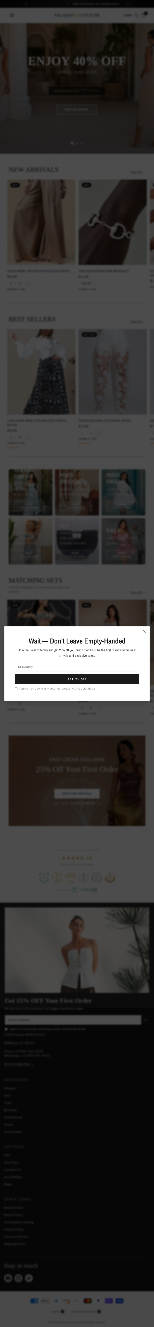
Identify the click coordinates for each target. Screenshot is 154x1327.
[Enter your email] (77, 679)
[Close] (144, 631)
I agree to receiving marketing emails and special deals (57, 688)
